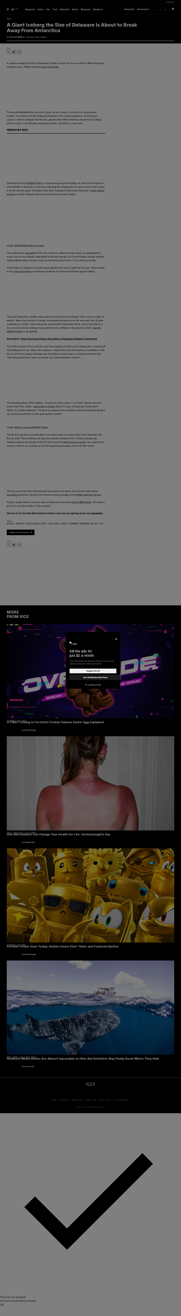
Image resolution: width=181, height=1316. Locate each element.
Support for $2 (93, 671)
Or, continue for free (93, 685)
